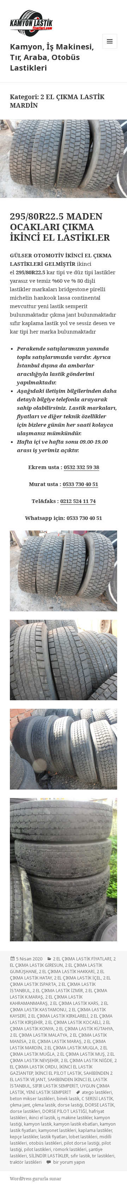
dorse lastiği (70, 1105)
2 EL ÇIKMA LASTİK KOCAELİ (73, 1022)
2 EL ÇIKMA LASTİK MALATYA (38, 1035)
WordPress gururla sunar (35, 1179)
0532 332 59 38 (81, 466)
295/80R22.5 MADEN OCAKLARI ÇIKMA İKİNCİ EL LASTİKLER (60, 227)
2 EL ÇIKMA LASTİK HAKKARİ (67, 972)
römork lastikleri (69, 1149)
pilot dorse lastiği (81, 1143)
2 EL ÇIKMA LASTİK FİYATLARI (82, 959)
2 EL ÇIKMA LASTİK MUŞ (81, 1054)
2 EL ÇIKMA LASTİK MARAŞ (55, 1041)
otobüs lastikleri (45, 1143)
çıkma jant (20, 1105)
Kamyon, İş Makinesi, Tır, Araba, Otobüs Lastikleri (52, 57)
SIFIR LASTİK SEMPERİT (55, 1086)
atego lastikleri (97, 1092)
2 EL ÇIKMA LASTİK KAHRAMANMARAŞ (46, 1000)
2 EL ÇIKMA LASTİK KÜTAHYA (84, 1029)
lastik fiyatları (53, 1137)
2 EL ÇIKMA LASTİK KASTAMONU (59, 1006)
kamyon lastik (38, 1124)
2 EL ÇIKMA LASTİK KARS (74, 1003)
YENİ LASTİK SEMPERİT (48, 1092)
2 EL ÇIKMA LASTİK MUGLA (71, 1048)
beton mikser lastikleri (32, 1099)
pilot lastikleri (37, 1149)
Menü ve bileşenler (110, 48)
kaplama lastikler (95, 1130)
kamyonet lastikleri (57, 1130)
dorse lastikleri (25, 1111)
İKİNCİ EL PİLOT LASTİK (58, 1073)
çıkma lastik (43, 1105)
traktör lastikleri (26, 1162)
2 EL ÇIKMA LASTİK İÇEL (77, 978)
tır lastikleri (103, 1156)
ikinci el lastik (42, 1118)
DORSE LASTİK (99, 1105)
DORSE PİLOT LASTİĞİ (64, 1111)
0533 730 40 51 (80, 483)
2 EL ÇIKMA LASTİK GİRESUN (63, 962)
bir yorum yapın (68, 1162)
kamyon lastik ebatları (76, 1124)
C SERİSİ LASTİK (97, 1099)
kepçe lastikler (24, 1137)
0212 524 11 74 (78, 500)
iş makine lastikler (74, 1118)
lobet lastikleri (83, 1137)
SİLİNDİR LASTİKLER (48, 1156)
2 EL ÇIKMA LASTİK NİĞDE (86, 1060)
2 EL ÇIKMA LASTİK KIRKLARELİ (58, 1016)
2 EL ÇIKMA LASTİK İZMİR (57, 991)
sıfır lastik (80, 1156)
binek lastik (68, 1099)
